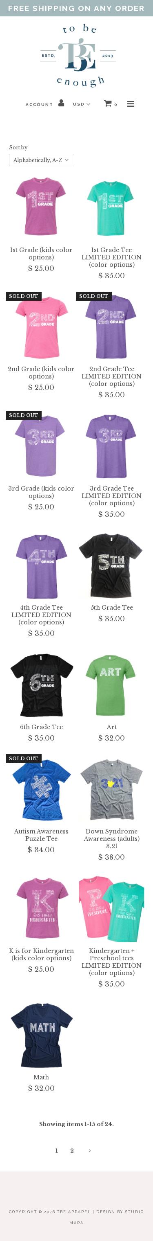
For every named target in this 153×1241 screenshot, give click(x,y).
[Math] (41, 1036)
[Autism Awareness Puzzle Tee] (41, 790)
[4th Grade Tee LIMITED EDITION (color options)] (41, 566)
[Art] (111, 685)
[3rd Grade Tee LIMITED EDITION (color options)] (111, 446)
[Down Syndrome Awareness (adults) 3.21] (111, 790)
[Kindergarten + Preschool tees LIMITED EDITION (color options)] (111, 909)
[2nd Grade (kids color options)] (41, 327)
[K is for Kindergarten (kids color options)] (41, 909)
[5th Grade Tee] (111, 566)
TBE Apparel (74, 1212)
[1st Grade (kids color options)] (41, 208)
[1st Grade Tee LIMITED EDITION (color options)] (111, 208)
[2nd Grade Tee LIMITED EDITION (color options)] (111, 327)
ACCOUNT (40, 104)
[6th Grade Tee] (41, 685)
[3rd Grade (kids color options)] (41, 446)
